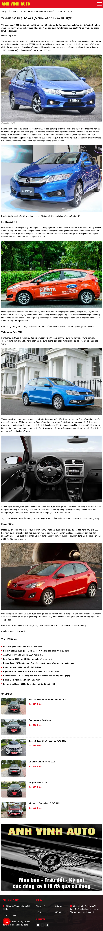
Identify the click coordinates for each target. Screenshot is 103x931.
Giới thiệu (58, 906)
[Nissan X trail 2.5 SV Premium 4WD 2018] (13, 747)
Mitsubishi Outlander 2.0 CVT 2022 (44, 803)
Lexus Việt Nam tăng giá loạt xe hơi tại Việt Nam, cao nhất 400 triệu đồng (36, 651)
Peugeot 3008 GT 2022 (38, 782)
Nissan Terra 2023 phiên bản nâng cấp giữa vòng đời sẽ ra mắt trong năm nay (38, 663)
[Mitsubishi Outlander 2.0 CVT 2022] (13, 810)
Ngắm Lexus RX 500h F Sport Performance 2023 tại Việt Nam (31, 671)
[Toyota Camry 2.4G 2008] (13, 727)
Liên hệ (58, 912)
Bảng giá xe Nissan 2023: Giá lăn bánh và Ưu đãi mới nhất (29, 684)
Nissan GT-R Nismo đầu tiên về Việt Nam (21, 680)
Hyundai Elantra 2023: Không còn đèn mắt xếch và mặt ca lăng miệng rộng (36, 676)
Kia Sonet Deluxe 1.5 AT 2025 (41, 762)
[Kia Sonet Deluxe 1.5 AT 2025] (13, 768)
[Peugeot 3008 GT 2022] (13, 789)
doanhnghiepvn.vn (16, 631)
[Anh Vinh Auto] (16, 3)
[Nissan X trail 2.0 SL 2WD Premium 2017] (13, 706)
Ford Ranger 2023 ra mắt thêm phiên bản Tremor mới (27, 659)
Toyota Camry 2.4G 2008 (39, 720)
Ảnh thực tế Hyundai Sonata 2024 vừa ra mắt (23, 655)
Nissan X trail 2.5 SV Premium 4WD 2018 (47, 741)
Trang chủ (40, 906)
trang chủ (5, 11)
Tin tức (39, 912)
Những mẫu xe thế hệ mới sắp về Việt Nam (22, 667)
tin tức (16, 11)
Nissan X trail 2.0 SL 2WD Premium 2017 (47, 699)
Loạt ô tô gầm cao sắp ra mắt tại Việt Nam (22, 647)
